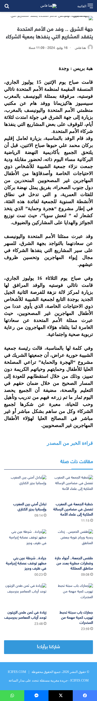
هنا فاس (80, 48)
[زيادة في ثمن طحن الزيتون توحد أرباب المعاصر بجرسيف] (25, 595)
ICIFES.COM (17, 672)
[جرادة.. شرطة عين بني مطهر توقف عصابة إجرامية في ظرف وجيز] (25, 541)
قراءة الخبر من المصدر (70, 443)
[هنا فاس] (48, 6)
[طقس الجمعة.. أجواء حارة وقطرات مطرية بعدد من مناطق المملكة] (72, 541)
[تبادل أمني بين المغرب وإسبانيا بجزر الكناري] (25, 487)
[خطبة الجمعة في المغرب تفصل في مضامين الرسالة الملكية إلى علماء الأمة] (72, 487)
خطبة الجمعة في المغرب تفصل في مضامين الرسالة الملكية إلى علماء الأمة (73, 509)
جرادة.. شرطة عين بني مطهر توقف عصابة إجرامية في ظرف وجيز (26, 563)
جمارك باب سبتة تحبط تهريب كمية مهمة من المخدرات (76, 617)
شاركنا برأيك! (48, 647)
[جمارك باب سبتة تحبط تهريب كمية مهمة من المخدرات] (72, 595)
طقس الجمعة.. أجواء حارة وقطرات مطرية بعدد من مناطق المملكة (74, 563)
